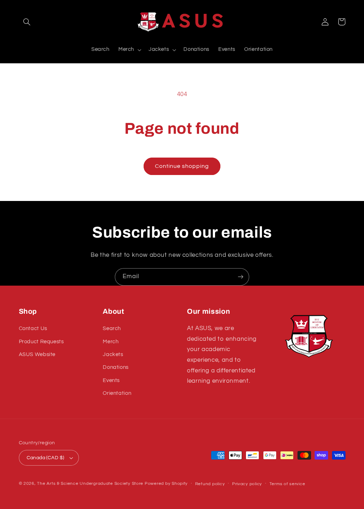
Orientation (117, 393)
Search (112, 328)
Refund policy (210, 484)
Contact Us (33, 328)
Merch (110, 341)
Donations (116, 367)
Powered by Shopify (166, 484)
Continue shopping (182, 166)
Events (111, 380)
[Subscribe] (240, 277)
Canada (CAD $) (45, 457)
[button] (27, 22)
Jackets (113, 354)
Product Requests (41, 341)
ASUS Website (37, 354)
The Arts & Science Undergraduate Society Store (90, 484)
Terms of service (287, 484)
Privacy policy (247, 484)
